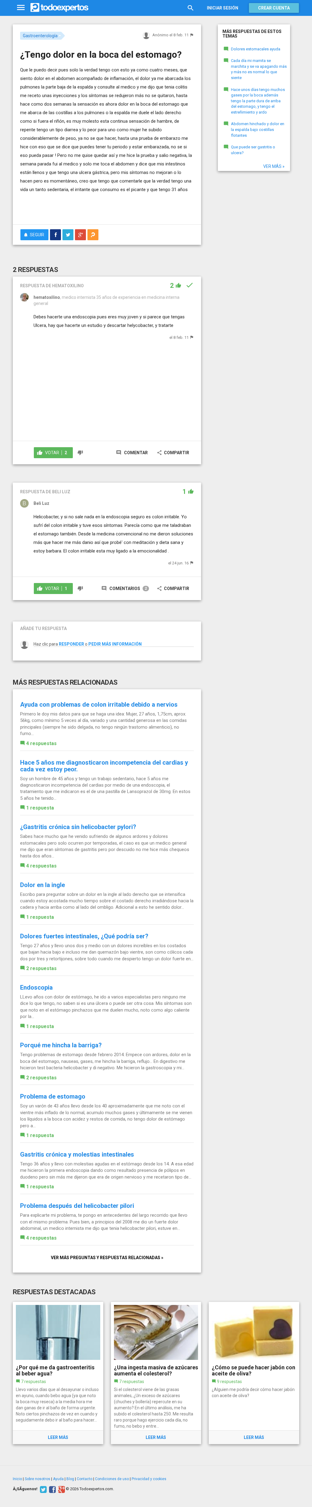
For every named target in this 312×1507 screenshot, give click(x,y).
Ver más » (274, 166)
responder (71, 644)
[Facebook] (52, 1489)
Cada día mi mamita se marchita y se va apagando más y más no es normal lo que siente (259, 69)
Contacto (84, 1479)
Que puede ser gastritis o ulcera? (253, 150)
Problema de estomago (52, 1096)
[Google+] (61, 1489)
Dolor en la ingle (42, 885)
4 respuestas (41, 743)
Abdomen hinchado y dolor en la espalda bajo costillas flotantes (257, 129)
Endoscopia (36, 987)
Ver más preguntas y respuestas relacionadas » (107, 1257)
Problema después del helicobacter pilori (77, 1205)
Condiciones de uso (112, 1479)
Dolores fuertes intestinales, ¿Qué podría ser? (84, 936)
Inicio (17, 1479)
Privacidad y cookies (149, 1479)
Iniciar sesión (222, 7)
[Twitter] (42, 1489)
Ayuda (58, 1479)
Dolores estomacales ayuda (255, 49)
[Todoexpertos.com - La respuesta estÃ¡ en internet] (59, 7)
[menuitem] (55, 234)
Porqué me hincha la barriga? (61, 1045)
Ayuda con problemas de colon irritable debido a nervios (99, 704)
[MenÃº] (21, 8)
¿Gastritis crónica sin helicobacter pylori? (78, 827)
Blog (70, 1479)
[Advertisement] (91, 207)
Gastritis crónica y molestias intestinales (77, 1154)
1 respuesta (40, 808)
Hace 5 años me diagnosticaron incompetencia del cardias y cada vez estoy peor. (104, 766)
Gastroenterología (40, 35)
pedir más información (115, 644)
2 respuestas (41, 968)
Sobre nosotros (37, 1479)
